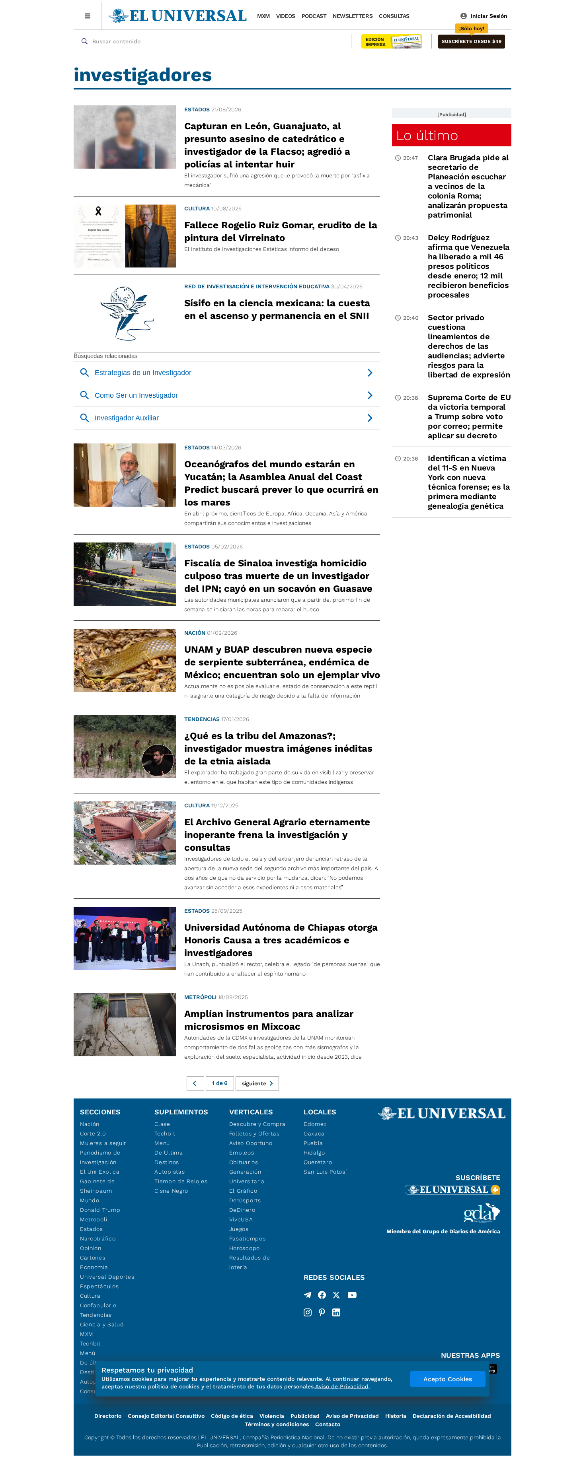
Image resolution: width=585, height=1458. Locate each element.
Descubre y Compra (257, 1124)
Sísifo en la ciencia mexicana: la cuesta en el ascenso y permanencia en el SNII (277, 309)
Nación (194, 633)
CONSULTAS (394, 16)
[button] (471, 42)
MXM (263, 16)
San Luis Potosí (325, 1171)
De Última (168, 1152)
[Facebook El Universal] (322, 1296)
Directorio (107, 1416)
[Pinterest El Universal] (322, 1312)
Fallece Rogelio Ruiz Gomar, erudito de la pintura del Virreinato (280, 231)
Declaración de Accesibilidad (452, 1416)
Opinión (90, 1248)
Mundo (89, 1200)
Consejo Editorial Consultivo (166, 1416)
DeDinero (242, 1210)
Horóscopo (244, 1248)
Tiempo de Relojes (180, 1181)
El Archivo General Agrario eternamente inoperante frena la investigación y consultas (277, 834)
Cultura (197, 208)
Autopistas (169, 1171)
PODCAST (314, 16)
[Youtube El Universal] (352, 1296)
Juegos (239, 1229)
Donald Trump (100, 1210)
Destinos (166, 1162)
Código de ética (232, 1416)
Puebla (313, 1143)
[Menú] (88, 15)
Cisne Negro (171, 1191)
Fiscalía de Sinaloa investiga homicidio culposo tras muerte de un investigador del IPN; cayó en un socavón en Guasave (278, 576)
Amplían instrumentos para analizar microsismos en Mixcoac (268, 1020)
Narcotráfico (97, 1238)
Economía (94, 1267)
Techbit (90, 1343)
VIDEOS (285, 16)
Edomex (315, 1124)
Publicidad (305, 1416)
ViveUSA (241, 1219)
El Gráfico (243, 1191)
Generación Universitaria (247, 1176)
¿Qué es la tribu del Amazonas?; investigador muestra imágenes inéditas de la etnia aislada (278, 748)
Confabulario (98, 1305)
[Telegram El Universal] (308, 1296)
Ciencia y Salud (102, 1324)
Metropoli (93, 1219)
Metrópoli (200, 997)
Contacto (327, 1424)
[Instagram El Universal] (308, 1312)
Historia (395, 1416)
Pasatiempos (247, 1238)
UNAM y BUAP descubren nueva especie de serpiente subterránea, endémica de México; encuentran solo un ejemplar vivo (282, 662)
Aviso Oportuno (251, 1143)
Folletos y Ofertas (254, 1133)
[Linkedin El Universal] (336, 1312)
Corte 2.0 (93, 1133)
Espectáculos (99, 1286)
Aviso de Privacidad (352, 1416)
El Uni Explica (100, 1171)
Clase (162, 1124)
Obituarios (243, 1162)
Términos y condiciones (277, 1424)
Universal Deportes (107, 1276)
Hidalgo (314, 1152)
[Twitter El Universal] (336, 1296)
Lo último (427, 135)
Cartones (92, 1257)
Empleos (241, 1152)
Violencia (271, 1416)
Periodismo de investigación (100, 1157)
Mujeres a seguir (103, 1143)
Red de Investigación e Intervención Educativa (257, 286)
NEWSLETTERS (352, 16)
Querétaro (318, 1162)
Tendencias (202, 719)
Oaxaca (314, 1133)
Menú (88, 1353)
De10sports (245, 1200)
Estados (197, 109)
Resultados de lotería (249, 1262)
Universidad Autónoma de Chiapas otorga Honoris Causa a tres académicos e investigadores (281, 940)
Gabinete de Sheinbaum (97, 1186)
